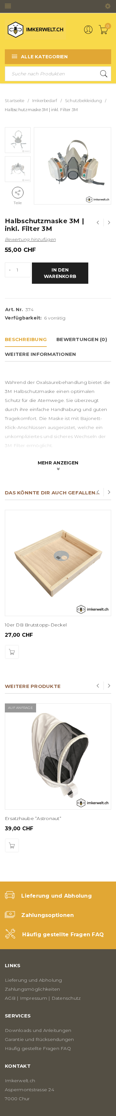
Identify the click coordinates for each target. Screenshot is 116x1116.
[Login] (88, 32)
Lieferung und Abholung (56, 896)
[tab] (26, 339)
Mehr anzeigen (58, 463)
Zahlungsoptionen (47, 915)
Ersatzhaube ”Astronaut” (33, 818)
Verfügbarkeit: (23, 318)
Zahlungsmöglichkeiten (32, 989)
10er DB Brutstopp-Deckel (36, 625)
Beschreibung (26, 339)
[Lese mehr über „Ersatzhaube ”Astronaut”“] (11, 845)
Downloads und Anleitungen (38, 1030)
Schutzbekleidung (83, 100)
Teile (18, 203)
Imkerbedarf (44, 100)
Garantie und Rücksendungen (39, 1039)
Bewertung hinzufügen (30, 239)
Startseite (14, 100)
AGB (10, 998)
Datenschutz (66, 998)
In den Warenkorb (60, 273)
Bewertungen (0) (81, 339)
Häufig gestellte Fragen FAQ (63, 934)
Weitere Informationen (40, 354)
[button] (11, 651)
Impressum (33, 998)
